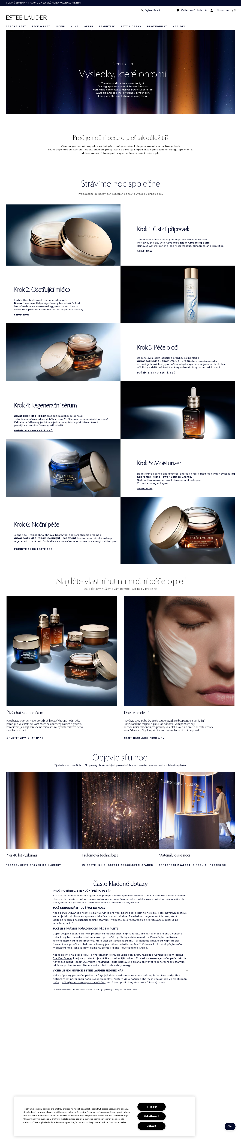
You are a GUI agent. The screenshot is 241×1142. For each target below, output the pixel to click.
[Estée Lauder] (26, 17)
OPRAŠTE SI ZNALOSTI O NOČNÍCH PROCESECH (193, 865)
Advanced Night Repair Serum (87, 913)
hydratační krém (63, 947)
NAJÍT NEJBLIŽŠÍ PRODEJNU (144, 738)
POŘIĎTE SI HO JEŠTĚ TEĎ (156, 372)
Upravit (151, 1126)
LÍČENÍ (60, 26)
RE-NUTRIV (107, 26)
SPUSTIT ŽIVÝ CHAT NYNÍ (25, 738)
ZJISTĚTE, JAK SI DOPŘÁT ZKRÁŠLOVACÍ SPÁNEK (117, 865)
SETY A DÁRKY (131, 26)
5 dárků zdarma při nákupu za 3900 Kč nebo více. (44, 2)
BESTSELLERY (16, 26)
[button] (230, 1126)
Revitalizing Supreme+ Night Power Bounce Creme (115, 947)
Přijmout (152, 1106)
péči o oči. (81, 954)
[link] (61, 669)
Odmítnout (151, 1116)
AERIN (88, 26)
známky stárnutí (99, 920)
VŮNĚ (75, 26)
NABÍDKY (179, 26)
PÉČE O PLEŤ (41, 26)
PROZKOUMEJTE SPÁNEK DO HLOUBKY (33, 865)
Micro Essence (85, 940)
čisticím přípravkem (93, 933)
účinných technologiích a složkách (83, 982)
